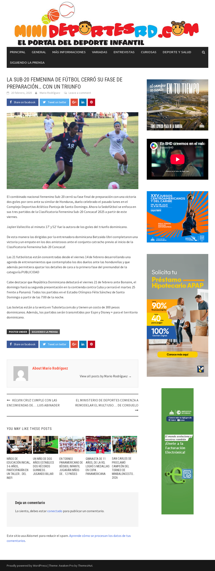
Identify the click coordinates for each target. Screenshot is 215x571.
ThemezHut (85, 565)
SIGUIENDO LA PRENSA (27, 62)
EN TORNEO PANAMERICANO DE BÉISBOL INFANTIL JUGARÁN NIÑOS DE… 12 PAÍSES (71, 466)
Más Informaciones (69, 52)
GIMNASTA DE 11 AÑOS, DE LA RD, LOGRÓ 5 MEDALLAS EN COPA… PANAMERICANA (98, 466)
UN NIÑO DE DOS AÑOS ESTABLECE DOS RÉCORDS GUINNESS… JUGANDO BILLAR (43, 466)
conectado (54, 511)
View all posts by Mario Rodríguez (106, 376)
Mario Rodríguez (50, 93)
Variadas (99, 52)
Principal (17, 52)
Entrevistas (124, 52)
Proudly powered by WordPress (27, 565)
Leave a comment (80, 93)
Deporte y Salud (177, 52)
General (39, 52)
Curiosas (148, 52)
